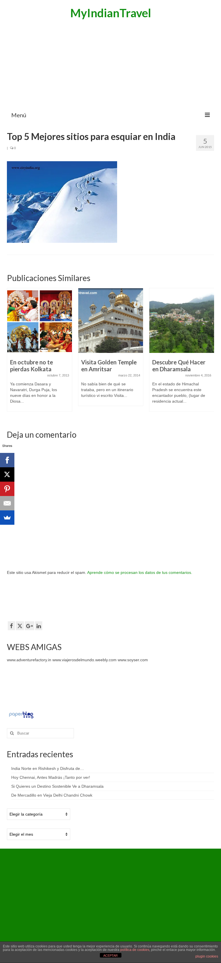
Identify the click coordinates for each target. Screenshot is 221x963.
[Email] (7, 503)
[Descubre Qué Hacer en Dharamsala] (181, 320)
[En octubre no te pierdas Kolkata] (39, 320)
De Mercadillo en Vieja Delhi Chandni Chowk (51, 795)
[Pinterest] (7, 489)
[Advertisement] (110, 64)
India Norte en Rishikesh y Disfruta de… (47, 768)
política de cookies (134, 950)
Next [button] (209, 353)
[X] (7, 474)
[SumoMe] (7, 517)
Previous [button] (12, 353)
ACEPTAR (110, 955)
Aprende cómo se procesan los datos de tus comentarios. (139, 572)
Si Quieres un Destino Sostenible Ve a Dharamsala (57, 786)
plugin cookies (206, 956)
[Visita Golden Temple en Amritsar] (110, 320)
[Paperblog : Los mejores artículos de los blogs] (21, 714)
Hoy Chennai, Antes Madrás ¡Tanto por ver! (50, 777)
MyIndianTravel (110, 13)
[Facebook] (7, 460)
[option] (39, 353)
